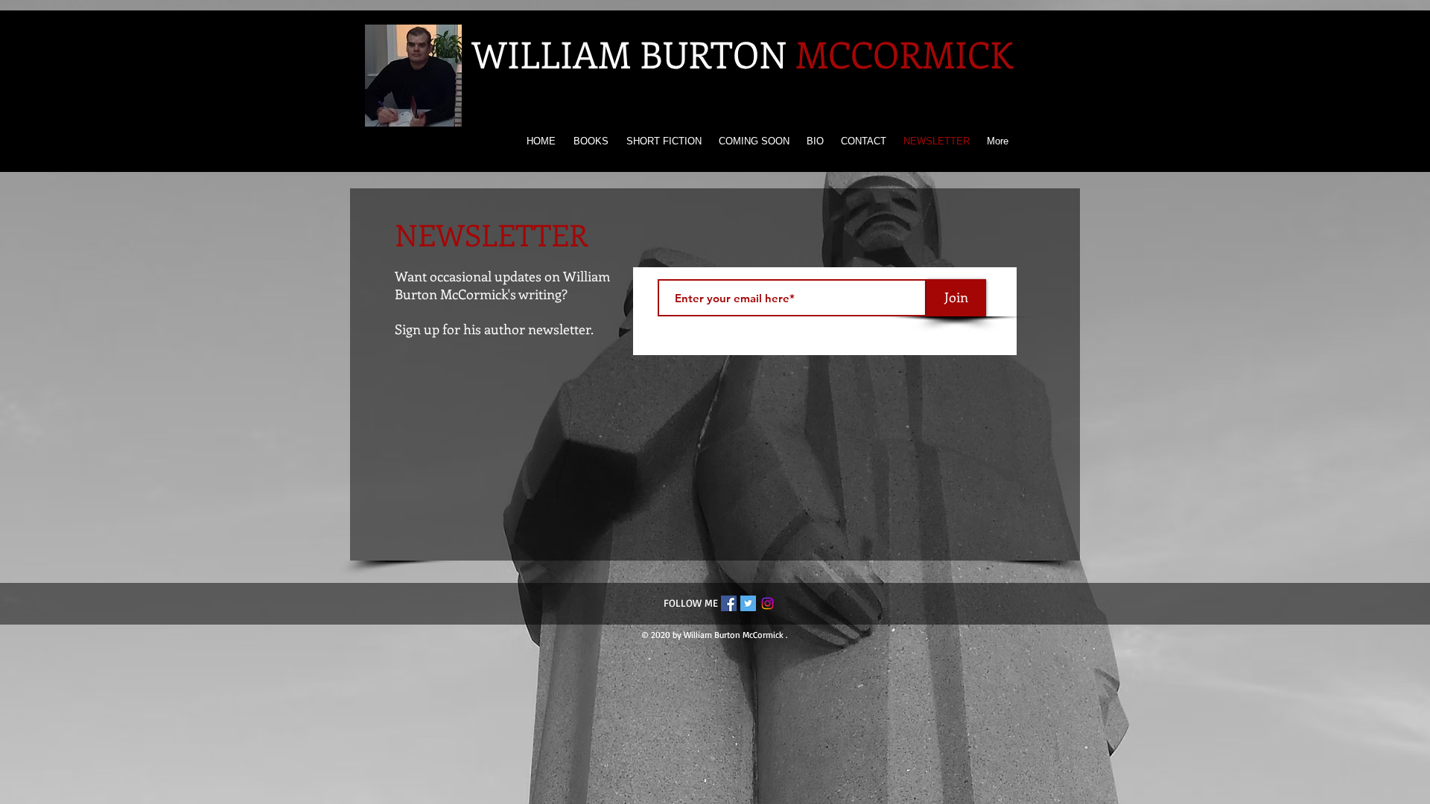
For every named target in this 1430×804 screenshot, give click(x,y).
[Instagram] (767, 603)
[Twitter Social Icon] (748, 603)
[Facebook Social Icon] (729, 603)
